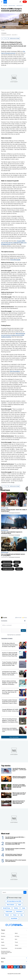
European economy (8, 569)
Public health (9, 911)
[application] (14, 21)
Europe (2, 933)
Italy (16, 565)
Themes (3, 930)
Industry (17, 562)
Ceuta (23, 908)
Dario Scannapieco (15, 371)
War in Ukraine (10, 904)
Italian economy (7, 562)
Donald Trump (6, 908)
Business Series (12, 5)
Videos (16, 945)
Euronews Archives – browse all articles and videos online (6, 952)
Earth (2, 939)
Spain (19, 904)
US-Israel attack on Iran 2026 (14, 901)
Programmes (4, 948)
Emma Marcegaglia (15, 259)
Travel (16, 942)
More (2, 961)
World (16, 933)
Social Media (14, 918)
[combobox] (14, 892)
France (14, 915)
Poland (7, 915)
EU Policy (17, 936)
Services (3, 958)
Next (16, 939)
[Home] (1, 5)
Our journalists (18, 948)
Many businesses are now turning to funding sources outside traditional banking (13, 335)
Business (5, 5)
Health (2, 942)
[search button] (24, 892)
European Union (7, 565)
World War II (19, 911)
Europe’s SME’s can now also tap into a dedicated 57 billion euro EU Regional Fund (13, 242)
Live (25, 1)
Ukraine (16, 908)
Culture (3, 945)
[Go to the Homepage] (5, 1)
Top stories (5, 766)
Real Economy (19, 5)
